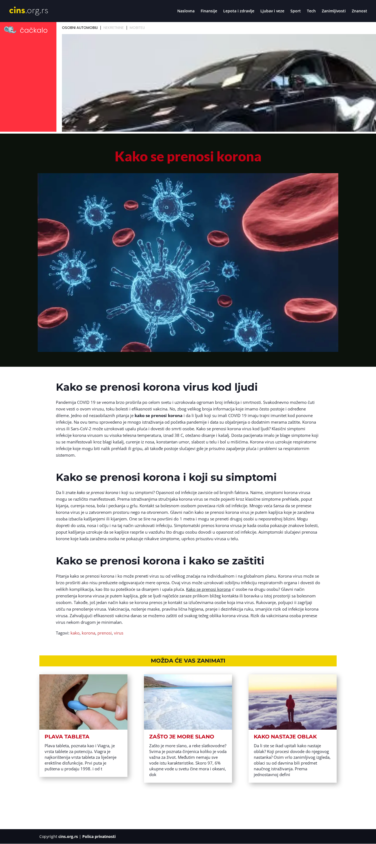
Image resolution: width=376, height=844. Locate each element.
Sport (295, 11)
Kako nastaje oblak (285, 736)
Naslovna (186, 11)
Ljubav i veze (272, 11)
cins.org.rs (68, 836)
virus (118, 633)
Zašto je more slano (181, 736)
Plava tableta (67, 736)
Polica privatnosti (99, 836)
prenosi (104, 633)
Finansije (209, 11)
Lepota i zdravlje (238, 11)
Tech (311, 11)
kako (75, 633)
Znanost (359, 11)
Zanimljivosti (334, 11)
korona (88, 633)
